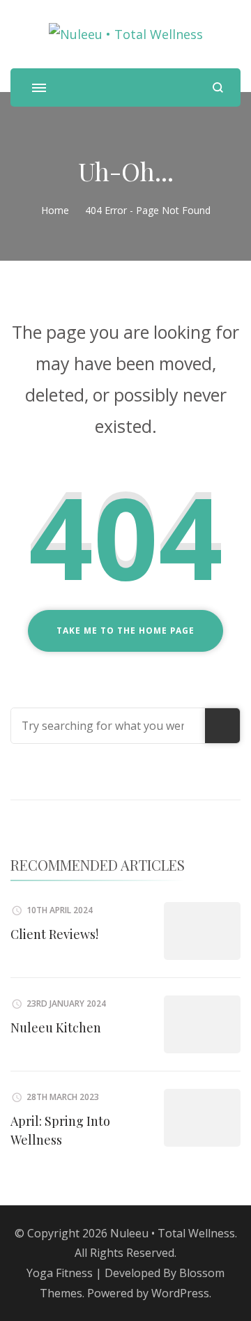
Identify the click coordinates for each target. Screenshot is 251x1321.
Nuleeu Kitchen (55, 1027)
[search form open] (218, 87)
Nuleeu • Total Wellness (172, 1233)
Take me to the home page (125, 630)
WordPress (180, 1293)
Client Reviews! (54, 934)
